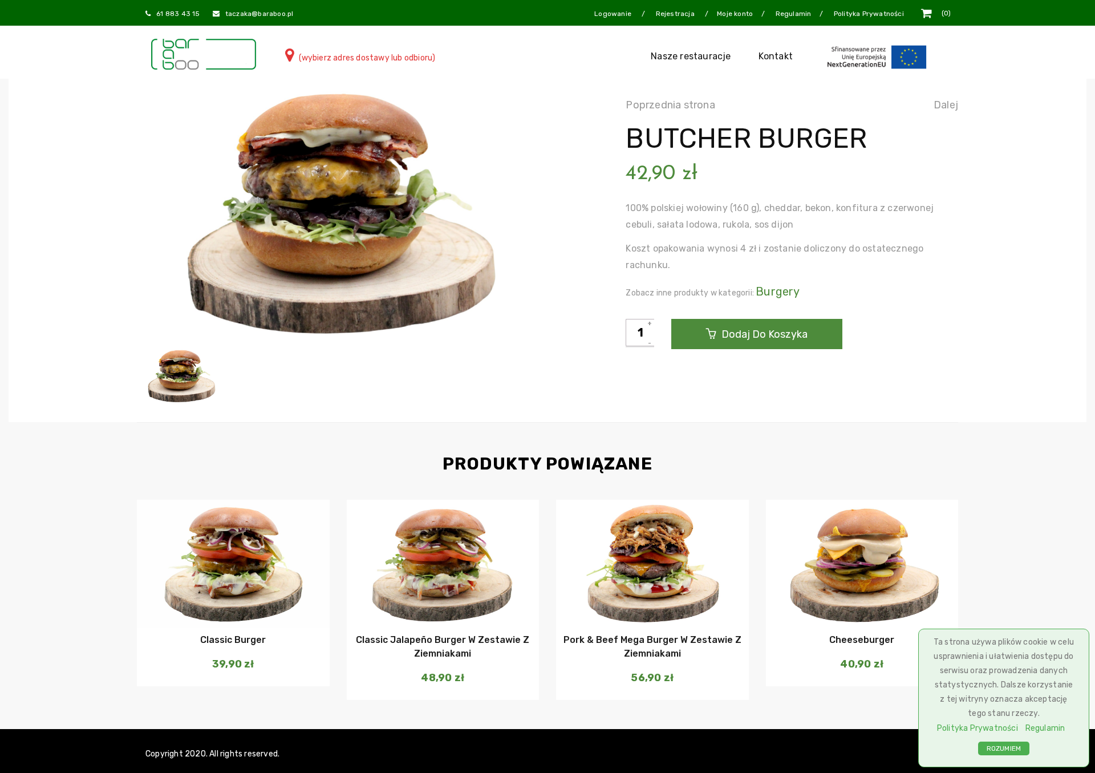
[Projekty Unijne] (879, 56)
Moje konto (735, 14)
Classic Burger (233, 639)
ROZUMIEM (1004, 748)
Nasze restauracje (691, 56)
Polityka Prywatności (977, 728)
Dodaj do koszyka (763, 334)
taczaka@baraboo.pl (259, 14)
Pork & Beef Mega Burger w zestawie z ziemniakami (652, 646)
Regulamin (1045, 728)
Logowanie (613, 14)
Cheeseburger (861, 639)
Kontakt (776, 56)
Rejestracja (676, 14)
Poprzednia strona (670, 105)
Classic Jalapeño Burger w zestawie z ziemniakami (442, 646)
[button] (232, 605)
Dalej (946, 105)
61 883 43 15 (178, 14)
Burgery (778, 291)
